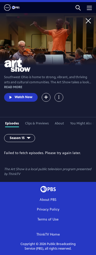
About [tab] (59, 123)
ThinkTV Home (48, 234)
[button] (78, 7)
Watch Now (24, 97)
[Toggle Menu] (59, 97)
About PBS (48, 200)
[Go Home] (88, 20)
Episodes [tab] (12, 123)
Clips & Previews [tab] (37, 123)
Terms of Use (48, 219)
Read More (13, 87)
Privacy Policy (48, 209)
